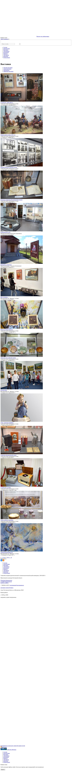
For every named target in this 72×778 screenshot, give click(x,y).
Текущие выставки (7, 67)
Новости (5, 53)
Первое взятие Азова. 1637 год (8, 135)
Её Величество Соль (5, 232)
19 (8, 557)
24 (11, 557)
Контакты (5, 56)
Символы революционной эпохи (8, 455)
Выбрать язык (4, 764)
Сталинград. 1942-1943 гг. (7, 102)
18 (7, 557)
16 (4, 557)
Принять (3, 769)
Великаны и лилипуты (6, 264)
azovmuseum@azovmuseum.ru (17, 585)
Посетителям (6, 48)
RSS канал (4, 747)
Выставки (5, 50)
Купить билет (6, 57)
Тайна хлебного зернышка (7, 520)
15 (3, 557)
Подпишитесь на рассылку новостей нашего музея (13, 745)
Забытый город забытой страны (8, 357)
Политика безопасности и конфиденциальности (6, 581)
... (1, 557)
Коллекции (6, 52)
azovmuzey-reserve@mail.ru (7, 587)
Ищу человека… (5, 297)
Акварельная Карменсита (7, 552)
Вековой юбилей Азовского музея (9, 167)
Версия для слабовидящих (43, 36)
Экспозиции (6, 51)
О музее (5, 47)
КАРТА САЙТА (4, 582)
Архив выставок (7, 68)
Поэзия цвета (4, 390)
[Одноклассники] (3, 560)
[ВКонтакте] (1, 560)
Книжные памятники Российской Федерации (11, 199)
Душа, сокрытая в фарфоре (7, 422)
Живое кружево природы (7, 329)
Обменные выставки (8, 71)
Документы (6, 55)
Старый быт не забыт (6, 487)
